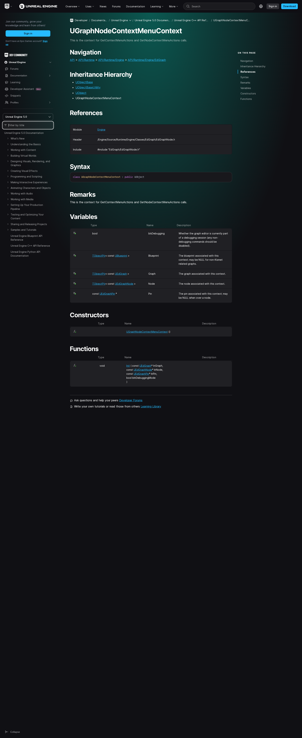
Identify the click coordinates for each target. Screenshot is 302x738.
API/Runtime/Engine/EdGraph (147, 60)
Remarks (245, 82)
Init (128, 365)
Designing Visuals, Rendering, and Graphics (30, 163)
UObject (81, 93)
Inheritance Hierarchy (252, 66)
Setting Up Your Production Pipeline (27, 206)
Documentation (99, 20)
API (72, 60)
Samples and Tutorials (23, 229)
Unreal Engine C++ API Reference (30, 245)
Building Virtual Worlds (23, 155)
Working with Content (23, 149)
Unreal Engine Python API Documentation (25, 253)
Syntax (244, 77)
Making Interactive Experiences (29, 182)
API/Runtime (86, 60)
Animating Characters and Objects (31, 187)
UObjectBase (84, 82)
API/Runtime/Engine (111, 60)
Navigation (246, 60)
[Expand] (7, 138)
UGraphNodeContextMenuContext (147, 331)
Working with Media (22, 199)
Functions (246, 98)
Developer (81, 20)
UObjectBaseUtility (88, 87)
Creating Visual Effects (24, 170)
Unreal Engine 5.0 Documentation (24, 132)
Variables (245, 88)
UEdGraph (121, 273)
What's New (17, 138)
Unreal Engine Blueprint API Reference (26, 237)
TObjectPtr (98, 255)
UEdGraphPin (107, 293)
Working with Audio (22, 193)
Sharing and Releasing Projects (29, 224)
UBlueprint (121, 255)
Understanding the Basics (26, 144)
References (248, 71)
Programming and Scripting (26, 176)
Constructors (248, 93)
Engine (101, 129)
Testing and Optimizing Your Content (27, 216)
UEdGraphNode (124, 283)
